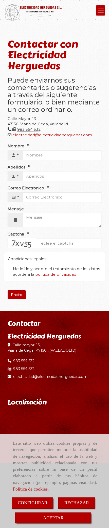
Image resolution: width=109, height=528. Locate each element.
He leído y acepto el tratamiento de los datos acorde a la (56, 271)
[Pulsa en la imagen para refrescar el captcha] (22, 243)
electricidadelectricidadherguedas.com (52, 135)
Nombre (16, 145)
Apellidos (17, 167)
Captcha (16, 234)
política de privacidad (55, 274)
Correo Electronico (26, 188)
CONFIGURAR (32, 502)
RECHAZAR (76, 502)
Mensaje (16, 208)
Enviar (17, 294)
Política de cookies (30, 489)
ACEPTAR (53, 517)
